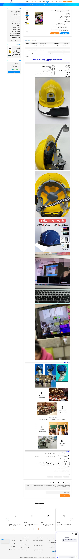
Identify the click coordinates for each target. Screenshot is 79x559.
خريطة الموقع (12, 546)
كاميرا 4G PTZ (16, 27)
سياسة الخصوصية (12, 549)
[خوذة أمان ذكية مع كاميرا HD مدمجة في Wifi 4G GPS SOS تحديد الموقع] (10, 48)
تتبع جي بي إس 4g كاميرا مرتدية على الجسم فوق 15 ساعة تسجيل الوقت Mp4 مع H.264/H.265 (24, 540)
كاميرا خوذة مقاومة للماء (58, 476)
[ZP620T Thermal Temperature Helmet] (39, 18)
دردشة (14, 72)
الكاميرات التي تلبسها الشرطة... (15, 12)
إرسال (64, 495)
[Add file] (76, 557)
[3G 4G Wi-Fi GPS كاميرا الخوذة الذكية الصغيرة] (57, 515)
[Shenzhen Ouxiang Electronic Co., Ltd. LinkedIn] (53, 551)
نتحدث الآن (67, 1)
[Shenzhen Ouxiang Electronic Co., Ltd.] (11, 1)
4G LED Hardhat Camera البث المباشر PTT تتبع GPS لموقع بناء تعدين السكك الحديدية (38, 545)
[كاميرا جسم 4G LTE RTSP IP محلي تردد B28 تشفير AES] (24, 515)
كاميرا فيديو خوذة (66, 476)
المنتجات (13, 540)
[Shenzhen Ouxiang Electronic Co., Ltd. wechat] (14, 69)
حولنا (14, 543)
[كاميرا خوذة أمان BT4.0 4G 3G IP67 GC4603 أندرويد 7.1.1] (8, 515)
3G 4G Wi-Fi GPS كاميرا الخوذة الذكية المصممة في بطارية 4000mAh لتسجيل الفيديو (16, 55)
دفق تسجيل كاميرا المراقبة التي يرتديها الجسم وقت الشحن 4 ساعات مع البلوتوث (23, 549)
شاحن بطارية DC (16, 21)
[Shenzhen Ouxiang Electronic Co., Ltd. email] (19, 69)
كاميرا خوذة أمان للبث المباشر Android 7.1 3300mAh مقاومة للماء (16, 51)
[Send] (58, 557)
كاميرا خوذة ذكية (50, 476)
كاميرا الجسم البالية (16, 23)
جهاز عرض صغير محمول (15, 33)
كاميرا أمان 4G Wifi (16, 29)
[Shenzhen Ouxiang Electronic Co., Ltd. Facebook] (55, 551)
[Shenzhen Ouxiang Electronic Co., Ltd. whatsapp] (17, 69)
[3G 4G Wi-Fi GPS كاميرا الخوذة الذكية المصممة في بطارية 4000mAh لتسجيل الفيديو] (10, 55)
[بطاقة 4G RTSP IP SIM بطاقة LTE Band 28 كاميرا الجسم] (40, 515)
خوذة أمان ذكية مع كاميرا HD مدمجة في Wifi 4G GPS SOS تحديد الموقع (16, 48)
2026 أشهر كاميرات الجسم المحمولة (25, 545)
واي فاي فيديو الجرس (15, 31)
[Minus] (57, 533)
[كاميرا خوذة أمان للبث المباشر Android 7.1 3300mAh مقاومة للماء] (10, 51)
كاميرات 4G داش (16, 19)
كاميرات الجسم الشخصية (15, 25)
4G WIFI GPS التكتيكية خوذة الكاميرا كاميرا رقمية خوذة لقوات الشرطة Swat (38, 550)
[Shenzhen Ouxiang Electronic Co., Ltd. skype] (12, 69)
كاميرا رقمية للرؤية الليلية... (14, 35)
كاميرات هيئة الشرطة (15, 14)
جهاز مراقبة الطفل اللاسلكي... (16, 38)
